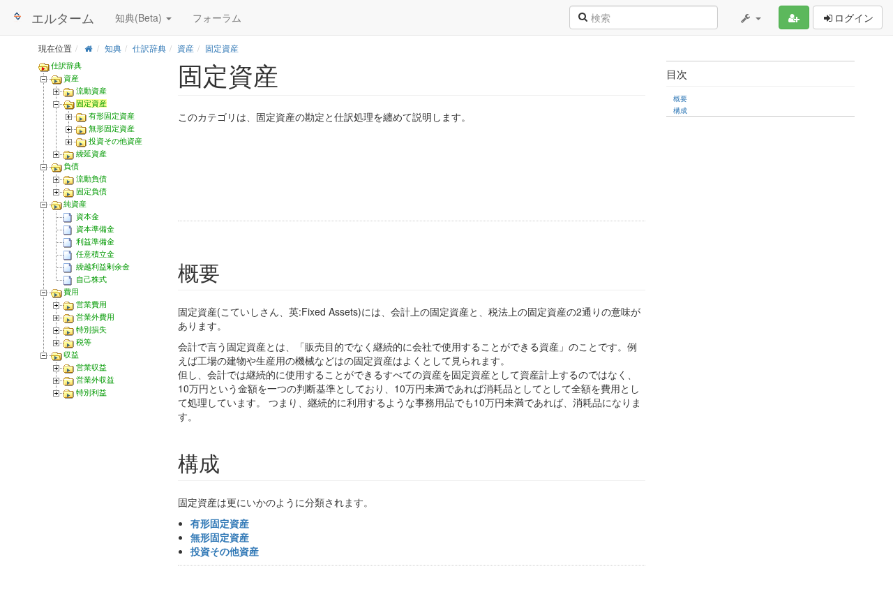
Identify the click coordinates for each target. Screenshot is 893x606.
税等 (83, 342)
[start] (88, 48)
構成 (680, 110)
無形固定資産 (112, 128)
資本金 (87, 216)
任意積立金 (95, 254)
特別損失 (91, 329)
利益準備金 (95, 241)
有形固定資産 (112, 116)
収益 (71, 354)
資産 (185, 48)
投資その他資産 (115, 141)
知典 (113, 48)
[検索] (582, 16)
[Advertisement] (387, 174)
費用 (71, 292)
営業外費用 (95, 317)
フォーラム (217, 17)
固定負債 (91, 191)
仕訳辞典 (149, 48)
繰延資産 (91, 153)
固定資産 (222, 48)
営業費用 (91, 304)
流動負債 (91, 179)
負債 (71, 166)
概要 (680, 98)
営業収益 (91, 367)
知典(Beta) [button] (140, 17)
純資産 (75, 204)
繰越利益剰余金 (103, 267)
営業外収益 (95, 380)
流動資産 (91, 91)
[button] (750, 17)
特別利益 (91, 392)
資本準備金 (95, 229)
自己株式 (91, 279)
